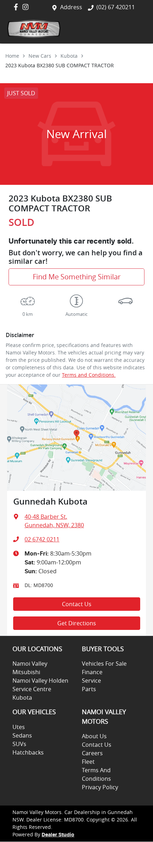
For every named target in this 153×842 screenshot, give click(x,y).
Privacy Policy (100, 787)
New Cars (39, 55)
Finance (92, 672)
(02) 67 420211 (115, 7)
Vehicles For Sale (104, 663)
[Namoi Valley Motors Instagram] (27, 7)
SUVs (19, 744)
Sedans (22, 735)
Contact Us (76, 604)
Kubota (69, 55)
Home (12, 55)
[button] (137, 29)
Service (91, 680)
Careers (92, 753)
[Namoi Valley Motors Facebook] (17, 7)
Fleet (88, 762)
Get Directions (76, 623)
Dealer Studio (58, 834)
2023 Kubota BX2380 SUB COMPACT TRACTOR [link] (59, 65)
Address (71, 7)
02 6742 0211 (42, 539)
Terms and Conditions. (89, 374)
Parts (89, 689)
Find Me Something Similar (77, 276)
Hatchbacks (28, 752)
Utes (18, 727)
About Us (94, 736)
